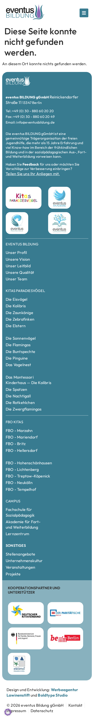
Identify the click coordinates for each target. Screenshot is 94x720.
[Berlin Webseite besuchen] (65, 638)
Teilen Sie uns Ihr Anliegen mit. (33, 173)
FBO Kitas (14, 422)
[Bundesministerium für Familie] (26, 638)
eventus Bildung (22, 244)
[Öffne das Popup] (84, 13)
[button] (8, 712)
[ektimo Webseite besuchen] (19, 664)
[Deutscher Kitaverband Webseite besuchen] (26, 613)
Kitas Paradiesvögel (25, 290)
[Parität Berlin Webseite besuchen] (65, 613)
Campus (13, 501)
